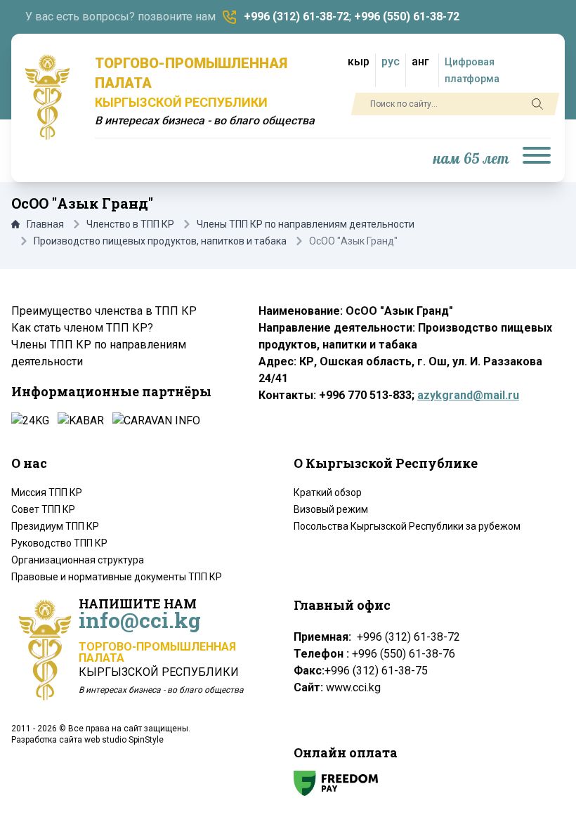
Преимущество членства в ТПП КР (104, 311)
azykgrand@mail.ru (468, 395)
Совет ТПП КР (43, 509)
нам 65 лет (471, 159)
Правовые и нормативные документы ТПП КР (116, 576)
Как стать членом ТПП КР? (82, 327)
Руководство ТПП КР (59, 543)
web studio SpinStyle (124, 740)
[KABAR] (81, 420)
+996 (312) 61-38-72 (296, 16)
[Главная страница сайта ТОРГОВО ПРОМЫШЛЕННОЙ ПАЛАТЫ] (47, 97)
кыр (358, 61)
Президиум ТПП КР (55, 526)
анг (420, 61)
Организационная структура (77, 560)
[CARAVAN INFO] (156, 420)
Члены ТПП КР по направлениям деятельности (305, 224)
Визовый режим (331, 509)
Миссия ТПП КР (46, 492)
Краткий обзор (328, 492)
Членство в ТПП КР (130, 224)
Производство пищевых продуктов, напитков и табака (160, 241)
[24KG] (30, 420)
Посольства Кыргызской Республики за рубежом (407, 526)
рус (390, 61)
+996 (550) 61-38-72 (406, 16)
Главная (45, 224)
